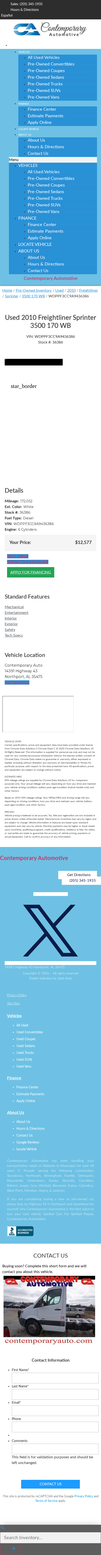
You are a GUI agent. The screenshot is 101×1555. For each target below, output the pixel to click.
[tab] (50, 607)
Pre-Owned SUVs (44, 91)
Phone (16, 1419)
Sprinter (11, 296)
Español (6, 15)
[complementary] (87, 1541)
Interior (11, 618)
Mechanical (14, 607)
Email (16, 1402)
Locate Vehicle (28, 129)
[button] (53, 160)
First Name (20, 1370)
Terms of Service (46, 1501)
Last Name (20, 1386)
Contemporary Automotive (51, 278)
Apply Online (40, 123)
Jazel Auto (64, 978)
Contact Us (38, 154)
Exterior (11, 624)
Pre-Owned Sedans (46, 77)
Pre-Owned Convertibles (51, 64)
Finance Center (42, 109)
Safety (10, 630)
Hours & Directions (46, 147)
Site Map (13, 1003)
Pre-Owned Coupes (46, 71)
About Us (24, 135)
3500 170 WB (33, 296)
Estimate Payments (45, 116)
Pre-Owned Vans (43, 97)
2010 (71, 290)
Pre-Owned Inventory (34, 290)
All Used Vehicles (44, 58)
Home (7, 290)
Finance (23, 104)
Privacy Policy (17, 995)
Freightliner (88, 290)
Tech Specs (14, 635)
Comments (19, 1441)
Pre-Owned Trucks (45, 84)
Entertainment (16, 613)
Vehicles (24, 52)
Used (59, 290)
